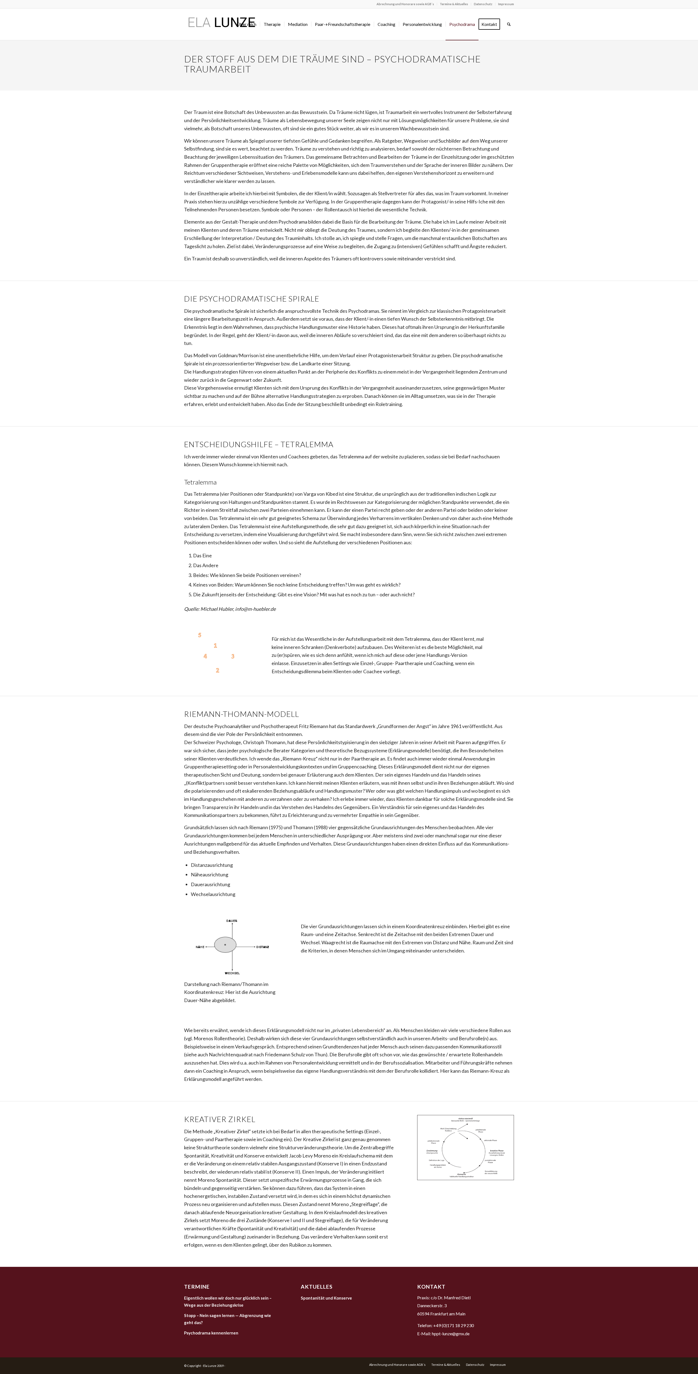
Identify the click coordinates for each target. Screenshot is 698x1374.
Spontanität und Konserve (326, 1297)
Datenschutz (483, 4)
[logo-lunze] (221, 24)
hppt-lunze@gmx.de (451, 1333)
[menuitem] (405, 4)
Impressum (506, 4)
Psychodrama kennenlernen (211, 1332)
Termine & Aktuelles (454, 4)
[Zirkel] (465, 1147)
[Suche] (509, 24)
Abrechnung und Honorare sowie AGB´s (405, 4)
